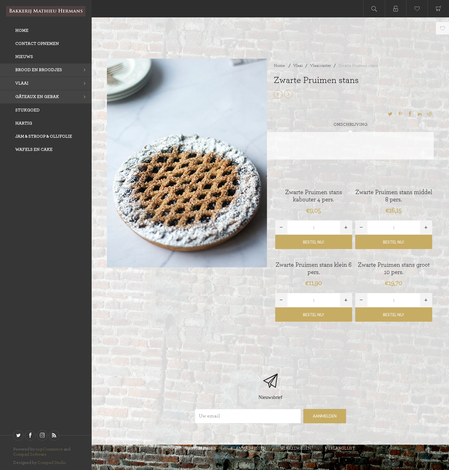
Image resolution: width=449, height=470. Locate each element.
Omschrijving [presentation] (350, 124)
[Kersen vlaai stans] (278, 94)
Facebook (410, 114)
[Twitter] (18, 435)
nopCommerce (49, 449)
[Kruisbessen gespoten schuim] (288, 94)
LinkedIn (419, 114)
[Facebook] (30, 435)
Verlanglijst (340, 448)
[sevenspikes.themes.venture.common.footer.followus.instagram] (42, 435)
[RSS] (54, 435)
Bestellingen (201, 448)
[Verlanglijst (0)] (417, 8)
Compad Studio (52, 463)
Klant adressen (248, 448)
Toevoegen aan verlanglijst (442, 28)
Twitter (390, 114)
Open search (374, 8)
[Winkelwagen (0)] (438, 8)
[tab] (350, 125)
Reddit (429, 114)
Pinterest (400, 114)
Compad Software (29, 454)
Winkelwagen (295, 448)
